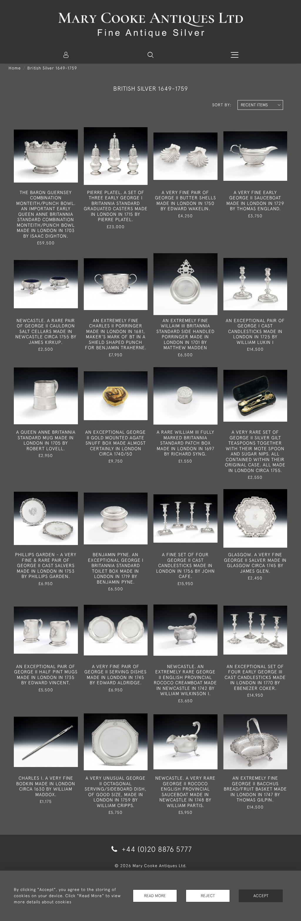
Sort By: (221, 104)
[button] (150, 54)
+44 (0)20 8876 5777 (156, 849)
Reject (208, 895)
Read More (155, 895)
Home (15, 68)
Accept (260, 895)
